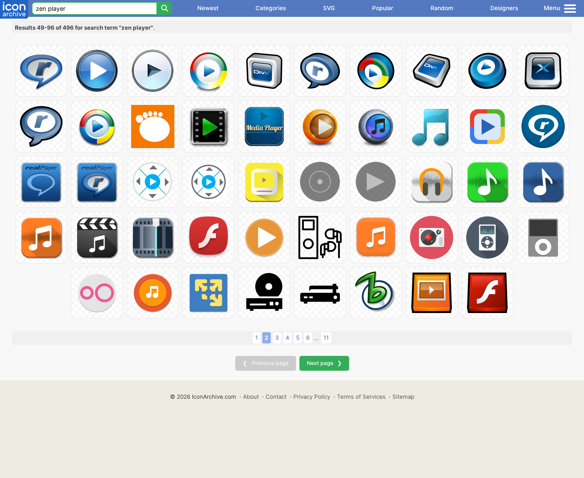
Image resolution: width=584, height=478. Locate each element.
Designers (504, 8)
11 (326, 337)
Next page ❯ (324, 363)
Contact (276, 396)
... (316, 338)
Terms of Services (361, 396)
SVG (329, 8)
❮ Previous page (266, 363)
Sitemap (403, 396)
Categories (271, 8)
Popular (382, 8)
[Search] (164, 8)
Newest (207, 8)
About (251, 396)
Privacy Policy (311, 396)
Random (442, 8)
